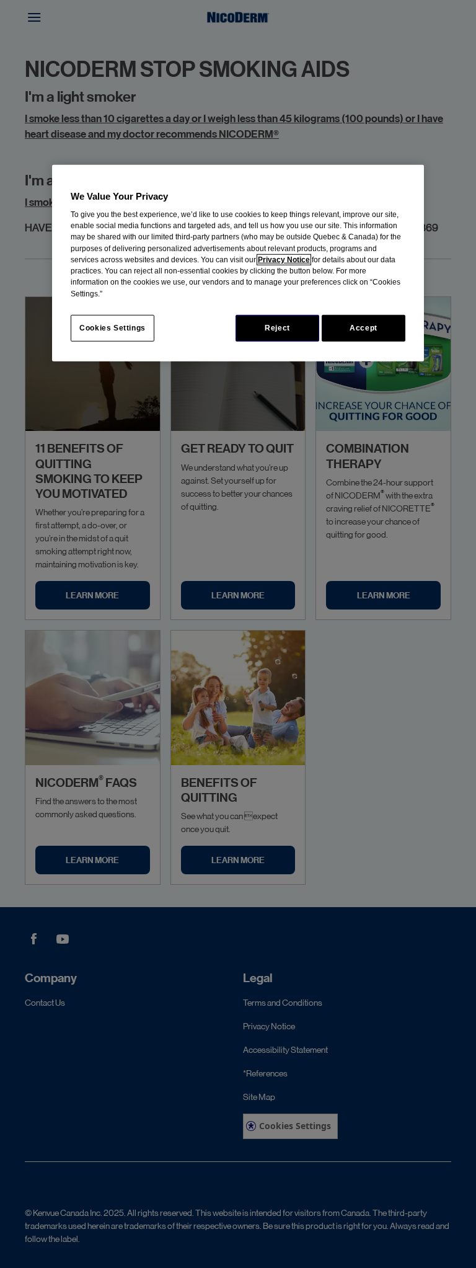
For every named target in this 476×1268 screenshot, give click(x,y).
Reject (277, 328)
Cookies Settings (112, 328)
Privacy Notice (284, 259)
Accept (363, 328)
